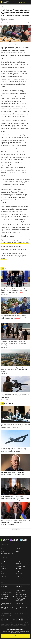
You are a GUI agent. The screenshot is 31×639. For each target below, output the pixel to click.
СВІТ (2, 6)
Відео (2, 551)
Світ (2, 571)
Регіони (18, 563)
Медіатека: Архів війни (7, 553)
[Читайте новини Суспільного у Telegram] (19, 619)
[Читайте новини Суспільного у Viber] (16, 619)
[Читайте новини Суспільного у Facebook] (5, 619)
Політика (3, 568)
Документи (19, 603)
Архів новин (4, 586)
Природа (3, 576)
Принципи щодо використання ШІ (6, 593)
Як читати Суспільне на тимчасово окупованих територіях (22, 599)
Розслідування (20, 566)
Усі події (3, 561)
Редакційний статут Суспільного (7, 608)
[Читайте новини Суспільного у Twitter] (7, 619)
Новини (18, 579)
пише (4, 62)
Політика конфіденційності (21, 593)
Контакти (19, 586)
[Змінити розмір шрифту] (29, 23)
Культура (3, 579)
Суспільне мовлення (7, 589)
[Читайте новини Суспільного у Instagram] (10, 619)
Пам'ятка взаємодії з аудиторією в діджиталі (22, 609)
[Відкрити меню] (29, 2)
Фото (17, 551)
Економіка (19, 568)
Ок (15, 635)
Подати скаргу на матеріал (6, 604)
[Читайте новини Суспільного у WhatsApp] (22, 619)
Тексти (18, 548)
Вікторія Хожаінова (9, 19)
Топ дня (18, 561)
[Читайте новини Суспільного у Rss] (2, 619)
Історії (3, 574)
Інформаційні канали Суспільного (7, 597)
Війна (2, 548)
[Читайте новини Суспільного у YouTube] (13, 619)
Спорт (18, 576)
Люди (18, 571)
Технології (19, 574)
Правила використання (20, 589)
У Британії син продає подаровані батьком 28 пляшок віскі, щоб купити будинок (13, 255)
